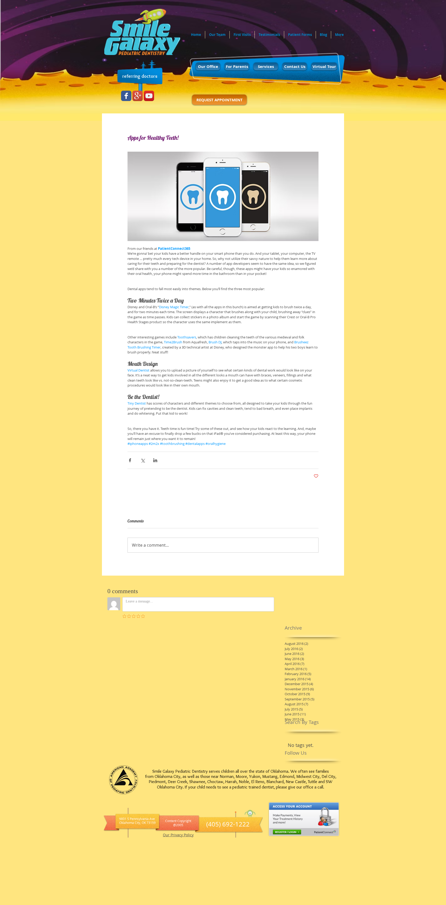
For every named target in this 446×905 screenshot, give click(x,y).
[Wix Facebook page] (126, 96)
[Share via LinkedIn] (155, 460)
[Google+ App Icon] (137, 96)
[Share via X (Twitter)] (142, 460)
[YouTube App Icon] (149, 96)
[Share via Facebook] (130, 460)
